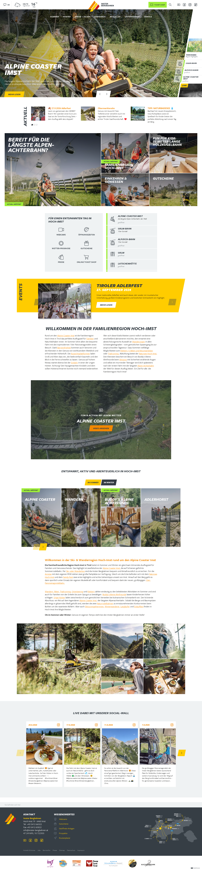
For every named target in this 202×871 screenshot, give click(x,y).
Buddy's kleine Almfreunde (114, 594)
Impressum (81, 850)
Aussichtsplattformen (80, 353)
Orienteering (77, 591)
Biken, (57, 591)
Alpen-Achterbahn (146, 365)
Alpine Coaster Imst (65, 335)
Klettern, (124, 350)
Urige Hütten (59, 597)
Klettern (91, 591)
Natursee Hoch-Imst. (148, 353)
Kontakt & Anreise (29, 850)
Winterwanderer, (112, 606)
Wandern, (49, 591)
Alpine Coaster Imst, (112, 568)
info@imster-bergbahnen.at (35, 830)
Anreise (48, 574)
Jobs (39, 850)
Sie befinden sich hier (13, 804)
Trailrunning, (65, 591)
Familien (90, 338)
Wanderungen (138, 341)
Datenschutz (71, 850)
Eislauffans (138, 606)
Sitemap (62, 850)
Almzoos (123, 359)
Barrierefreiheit (64, 347)
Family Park (68, 577)
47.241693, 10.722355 (33, 833)
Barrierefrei (46, 850)
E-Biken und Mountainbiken (141, 350)
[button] (100, 94)
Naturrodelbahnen (105, 603)
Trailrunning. (113, 353)
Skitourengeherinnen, (94, 606)
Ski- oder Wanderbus (75, 571)
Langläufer (125, 606)
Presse (55, 850)
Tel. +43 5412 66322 (32, 824)
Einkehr (74, 362)
